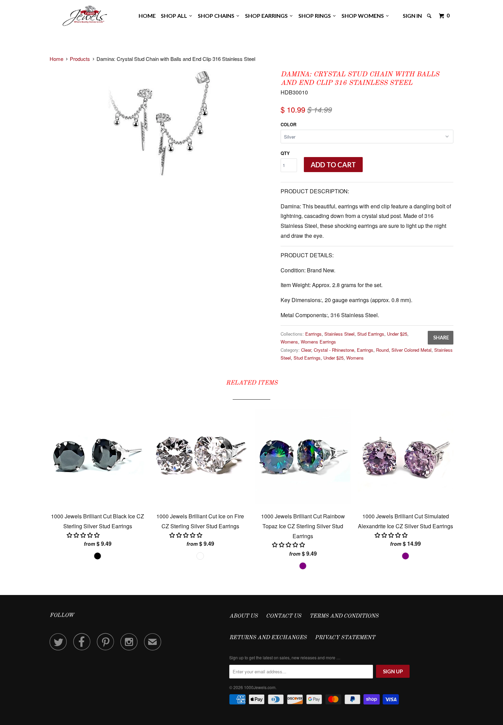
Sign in (412, 15)
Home (147, 15)
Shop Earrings (267, 15)
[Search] (430, 16)
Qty (285, 153)
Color (288, 124)
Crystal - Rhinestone (334, 350)
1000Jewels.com (259, 687)
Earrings (313, 334)
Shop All (175, 15)
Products (80, 58)
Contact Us (283, 616)
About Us (243, 616)
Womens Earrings (318, 341)
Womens (289, 341)
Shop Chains (217, 15)
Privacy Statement (345, 637)
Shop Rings (315, 15)
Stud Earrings (370, 334)
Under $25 (397, 334)
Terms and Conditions (343, 616)
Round (382, 350)
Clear (306, 350)
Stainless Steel (339, 334)
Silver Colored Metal (411, 350)
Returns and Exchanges (268, 637)
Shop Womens (363, 15)
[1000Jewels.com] (85, 14)
